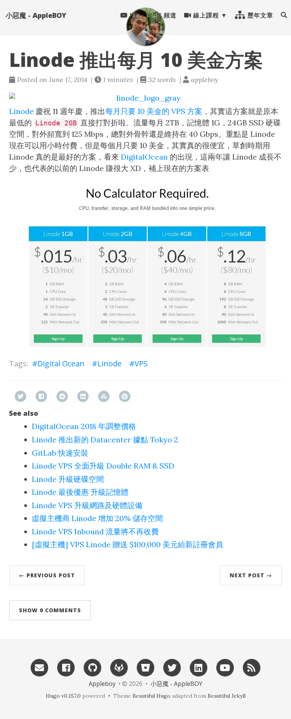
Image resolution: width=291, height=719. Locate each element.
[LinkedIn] (198, 667)
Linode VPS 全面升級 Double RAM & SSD (103, 465)
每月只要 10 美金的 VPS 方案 (153, 111)
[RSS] (251, 667)
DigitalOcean (144, 157)
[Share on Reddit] (62, 396)
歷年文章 (259, 15)
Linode (21, 111)
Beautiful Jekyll (227, 695)
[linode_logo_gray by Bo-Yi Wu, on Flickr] (145, 98)
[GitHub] (92, 667)
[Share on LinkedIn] (83, 396)
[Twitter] (172, 667)
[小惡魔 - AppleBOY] (145, 27)
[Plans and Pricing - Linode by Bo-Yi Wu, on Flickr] (145, 265)
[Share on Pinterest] (124, 396)
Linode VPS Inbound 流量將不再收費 (95, 531)
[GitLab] (119, 667)
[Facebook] (66, 667)
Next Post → (251, 575)
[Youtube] (225, 667)
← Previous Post (47, 575)
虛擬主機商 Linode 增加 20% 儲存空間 (97, 518)
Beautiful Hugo (152, 695)
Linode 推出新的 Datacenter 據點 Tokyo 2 (105, 439)
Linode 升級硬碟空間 (68, 479)
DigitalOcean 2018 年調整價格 (84, 426)
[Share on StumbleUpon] (104, 396)
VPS (141, 363)
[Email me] (39, 667)
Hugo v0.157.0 (63, 695)
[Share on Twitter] (20, 396)
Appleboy (102, 683)
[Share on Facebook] (41, 396)
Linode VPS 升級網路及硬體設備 (87, 505)
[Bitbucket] (145, 667)
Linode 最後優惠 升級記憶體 (80, 492)
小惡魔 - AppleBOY (36, 15)
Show (50, 610)
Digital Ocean (61, 363)
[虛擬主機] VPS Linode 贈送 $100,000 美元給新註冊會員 (127, 544)
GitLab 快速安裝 (60, 453)
